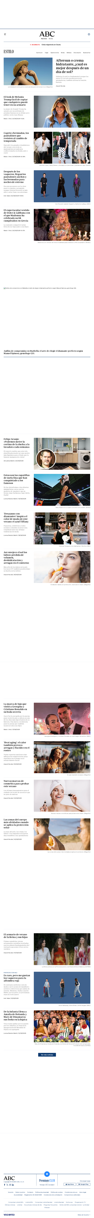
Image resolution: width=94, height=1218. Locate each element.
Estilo (9, 51)
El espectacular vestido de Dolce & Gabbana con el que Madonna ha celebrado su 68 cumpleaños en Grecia (17, 215)
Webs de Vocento (83, 1215)
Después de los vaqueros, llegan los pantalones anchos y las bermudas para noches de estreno (15, 177)
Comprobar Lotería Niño (15, 1202)
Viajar (46, 52)
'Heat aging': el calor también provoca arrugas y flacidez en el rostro (16, 746)
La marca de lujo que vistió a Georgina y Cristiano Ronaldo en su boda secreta (15, 707)
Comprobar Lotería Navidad (43, 1202)
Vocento (10, 1192)
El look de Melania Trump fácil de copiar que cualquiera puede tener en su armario (16, 100)
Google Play (84, 1184)
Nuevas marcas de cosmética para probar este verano (16, 784)
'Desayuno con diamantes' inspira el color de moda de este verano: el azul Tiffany (16, 517)
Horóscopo (69, 1202)
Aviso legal (82, 1192)
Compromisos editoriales (72, 1195)
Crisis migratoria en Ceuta (51, 45)
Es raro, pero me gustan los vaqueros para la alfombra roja (17, 978)
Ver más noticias (47, 1055)
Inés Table (7, 196)
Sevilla (51, 38)
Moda (62, 52)
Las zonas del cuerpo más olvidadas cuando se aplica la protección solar (16, 823)
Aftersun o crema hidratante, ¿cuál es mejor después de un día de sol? (72, 66)
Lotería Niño (29, 1202)
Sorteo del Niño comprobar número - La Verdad (74, 1205)
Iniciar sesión (89, 34)
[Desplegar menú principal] (5, 34)
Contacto (30, 1192)
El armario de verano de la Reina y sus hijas (16, 936)
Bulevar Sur (86, 52)
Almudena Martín (9, 461)
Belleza (69, 52)
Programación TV (80, 1202)
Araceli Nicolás (60, 86)
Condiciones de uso (71, 1192)
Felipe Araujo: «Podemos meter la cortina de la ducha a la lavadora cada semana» (17, 443)
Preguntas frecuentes (51, 1205)
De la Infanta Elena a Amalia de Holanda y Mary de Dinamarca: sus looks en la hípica (15, 1015)
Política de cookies (57, 1192)
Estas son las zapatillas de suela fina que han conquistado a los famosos (17, 479)
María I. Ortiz (8, 118)
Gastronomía (55, 52)
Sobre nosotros (20, 1192)
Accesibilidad (18, 1195)
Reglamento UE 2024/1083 (33, 1195)
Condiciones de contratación (53, 1195)
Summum (39, 52)
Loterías (19, 1205)
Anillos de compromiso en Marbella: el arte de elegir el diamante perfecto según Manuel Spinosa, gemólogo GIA (43, 352)
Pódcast (47, 1207)
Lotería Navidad (59, 1202)
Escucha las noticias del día (33, 1205)
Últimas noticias (10, 1205)
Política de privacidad (42, 1192)
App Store (70, 1184)
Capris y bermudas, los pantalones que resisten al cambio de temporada (16, 137)
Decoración (77, 52)
